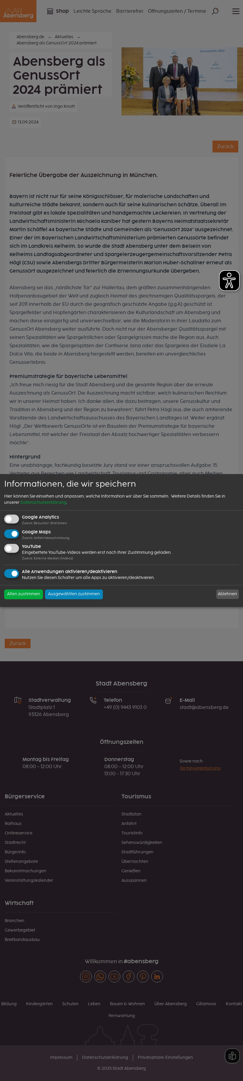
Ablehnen (227, 594)
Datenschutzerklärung (43, 503)
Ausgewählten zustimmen (74, 594)
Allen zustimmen (23, 594)
